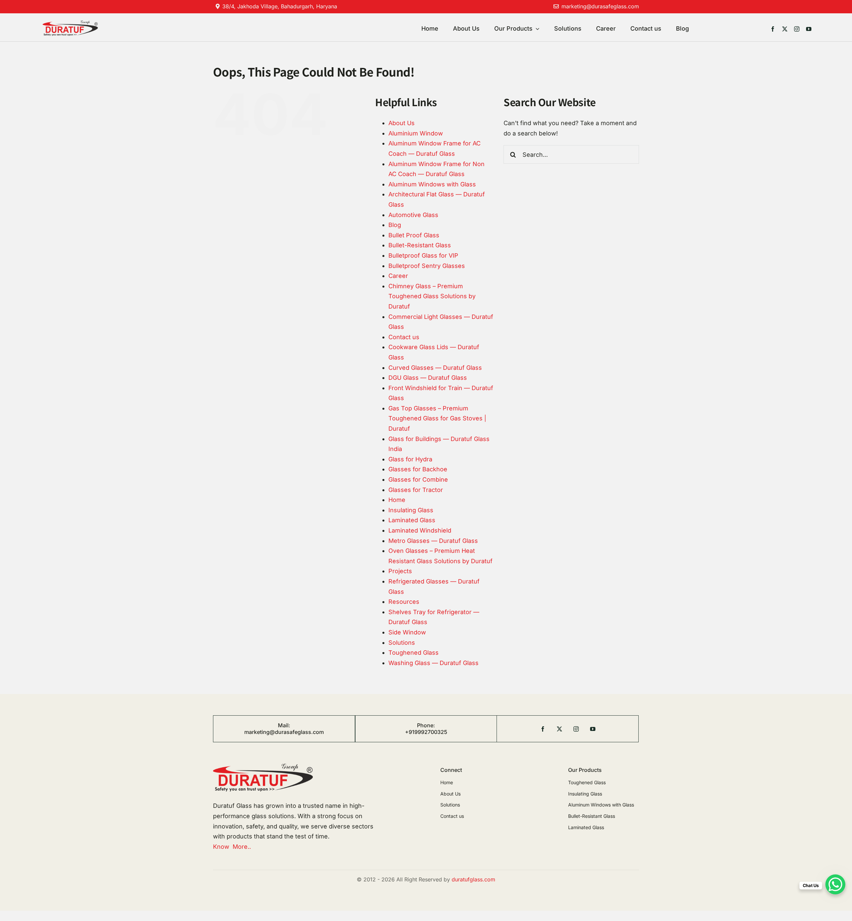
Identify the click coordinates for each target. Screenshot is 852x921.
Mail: (284, 725)
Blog (394, 224)
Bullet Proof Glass (413, 235)
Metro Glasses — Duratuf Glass (433, 540)
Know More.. (232, 846)
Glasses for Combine (418, 479)
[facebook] (772, 29)
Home (396, 499)
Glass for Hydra (410, 459)
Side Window (407, 632)
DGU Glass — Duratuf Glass (427, 377)
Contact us (403, 337)
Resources (403, 601)
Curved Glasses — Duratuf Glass (435, 367)
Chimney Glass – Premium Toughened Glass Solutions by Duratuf (432, 296)
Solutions (401, 642)
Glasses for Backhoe (417, 469)
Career (398, 275)
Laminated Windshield (419, 530)
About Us (401, 122)
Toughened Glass (413, 652)
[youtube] (808, 29)
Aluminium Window (415, 133)
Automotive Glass (413, 214)
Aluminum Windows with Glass (432, 184)
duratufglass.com (473, 879)
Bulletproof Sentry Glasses (426, 265)
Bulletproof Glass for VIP (423, 255)
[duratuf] (70, 23)
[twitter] (784, 29)
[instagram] (796, 29)
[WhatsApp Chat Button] (835, 884)
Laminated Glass (411, 520)
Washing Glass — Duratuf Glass (433, 662)
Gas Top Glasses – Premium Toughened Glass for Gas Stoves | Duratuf (437, 418)
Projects (400, 571)
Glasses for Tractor (415, 489)
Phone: (426, 725)
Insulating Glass (410, 510)
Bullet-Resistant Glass (419, 245)
